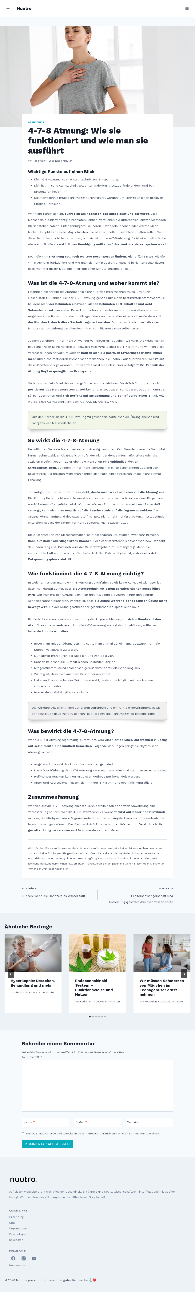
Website (133, 1122)
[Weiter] (184, 973)
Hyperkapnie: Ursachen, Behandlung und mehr (33, 983)
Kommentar (32, 1056)
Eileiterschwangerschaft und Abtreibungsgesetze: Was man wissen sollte (141, 895)
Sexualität (16, 1240)
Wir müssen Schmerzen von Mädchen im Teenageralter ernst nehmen (162, 987)
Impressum (17, 1265)
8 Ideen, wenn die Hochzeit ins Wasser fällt (53, 892)
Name (29, 1122)
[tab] (90, 1017)
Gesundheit (36, 122)
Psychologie (17, 1234)
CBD (12, 1222)
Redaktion (22, 992)
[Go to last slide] (11, 973)
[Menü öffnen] (186, 8)
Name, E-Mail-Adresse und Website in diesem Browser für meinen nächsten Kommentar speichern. (93, 1133)
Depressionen (18, 1228)
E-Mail (81, 1122)
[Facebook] (13, 1258)
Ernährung (16, 1217)
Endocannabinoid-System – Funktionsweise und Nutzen (94, 987)
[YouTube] (34, 1258)
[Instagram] (23, 1258)
